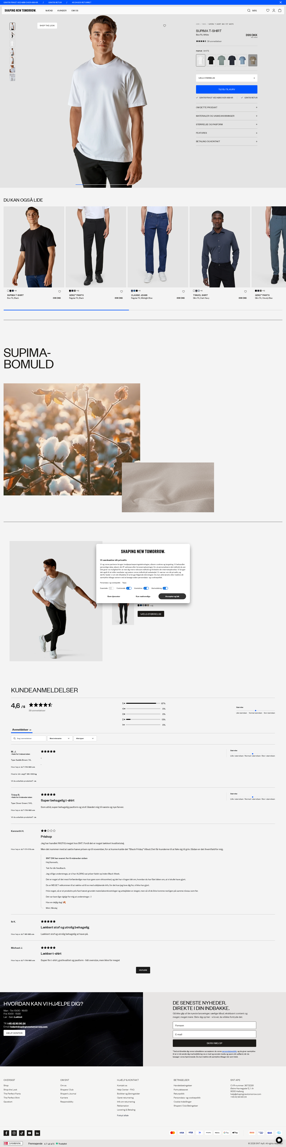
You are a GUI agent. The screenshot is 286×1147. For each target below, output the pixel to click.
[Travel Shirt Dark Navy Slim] (219, 246)
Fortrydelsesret (181, 1089)
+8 (15, 291)
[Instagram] (13, 1133)
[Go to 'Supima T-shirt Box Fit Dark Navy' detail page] (231, 60)
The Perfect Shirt (12, 1097)
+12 (77, 291)
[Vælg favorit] (164, 25)
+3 (139, 291)
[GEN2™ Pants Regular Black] (96, 246)
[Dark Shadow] (146, 605)
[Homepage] (20, 10)
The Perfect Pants (12, 1093)
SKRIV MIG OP (214, 1043)
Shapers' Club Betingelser (186, 1105)
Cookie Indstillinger (183, 1101)
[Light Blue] (134, 291)
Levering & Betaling (126, 1109)
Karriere (64, 1097)
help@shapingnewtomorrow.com (29, 1026)
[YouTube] (29, 1133)
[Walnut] (148, 605)
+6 (201, 291)
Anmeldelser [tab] (21, 729)
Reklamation (123, 1105)
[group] (104, 101)
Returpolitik (179, 1093)
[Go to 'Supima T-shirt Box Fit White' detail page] (200, 60)
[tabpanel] (143, 856)
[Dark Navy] (13, 291)
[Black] (10, 291)
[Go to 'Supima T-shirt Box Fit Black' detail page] (211, 60)
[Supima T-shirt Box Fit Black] (34, 246)
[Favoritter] (267, 10)
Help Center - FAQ (125, 1089)
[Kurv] (279, 10)
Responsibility (66, 1101)
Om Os (74, 10)
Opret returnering (125, 1097)
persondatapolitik (229, 1051)
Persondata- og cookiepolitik (187, 1097)
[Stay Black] (137, 291)
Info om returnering (126, 1101)
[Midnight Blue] (72, 291)
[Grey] (143, 605)
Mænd (49, 10)
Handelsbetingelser (183, 1085)
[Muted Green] (75, 291)
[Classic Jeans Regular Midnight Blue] (158, 246)
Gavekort (8, 1101)
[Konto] (273, 10)
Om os (63, 1085)
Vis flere (143, 970)
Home (198, 24)
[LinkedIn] (37, 1133)
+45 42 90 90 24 (16, 1023)
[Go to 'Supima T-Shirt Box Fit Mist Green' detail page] (221, 60)
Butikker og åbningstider (128, 1093)
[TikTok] (21, 1133)
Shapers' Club (66, 1089)
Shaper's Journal (68, 1093)
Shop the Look (10, 1089)
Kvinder (62, 10)
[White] (8, 291)
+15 (151, 605)
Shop (6, 1085)
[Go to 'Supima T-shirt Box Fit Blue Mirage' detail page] (242, 60)
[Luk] (280, 2)
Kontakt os (122, 1085)
